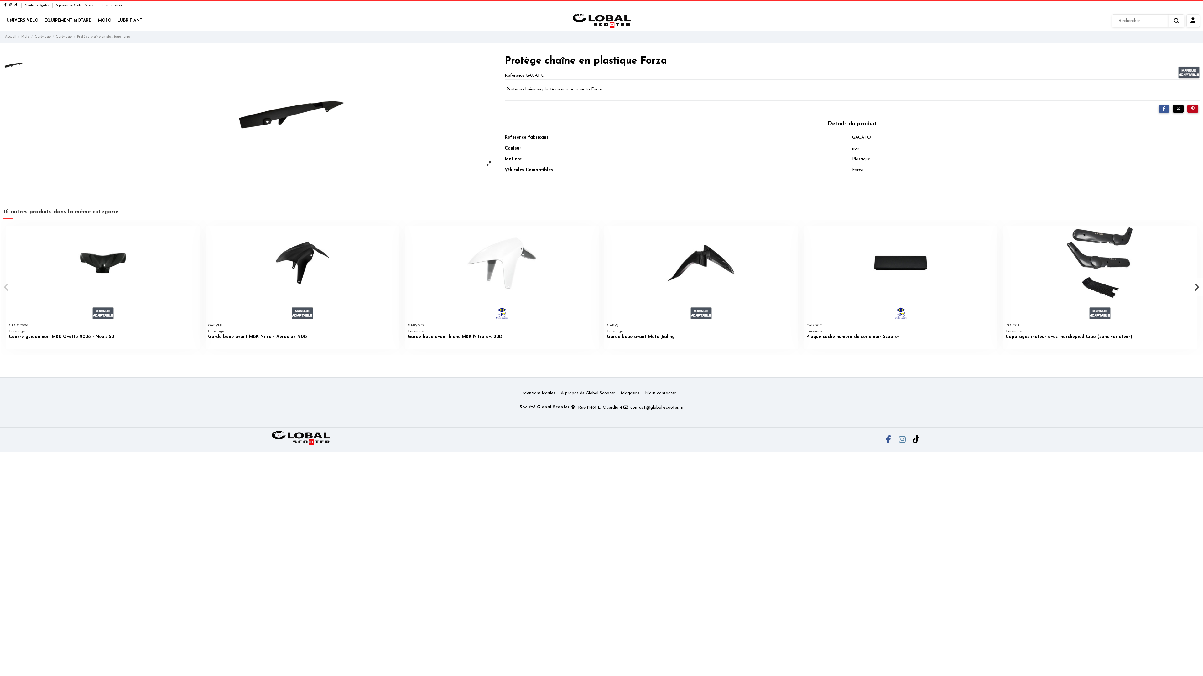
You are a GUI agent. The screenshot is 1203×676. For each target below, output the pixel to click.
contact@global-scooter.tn (656, 407)
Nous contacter (111, 5)
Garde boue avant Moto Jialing (641, 337)
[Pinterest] (1192, 109)
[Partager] (1164, 109)
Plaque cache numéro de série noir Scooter (852, 337)
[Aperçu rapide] (195, 235)
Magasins (630, 393)
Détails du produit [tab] (852, 124)
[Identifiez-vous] (1193, 21)
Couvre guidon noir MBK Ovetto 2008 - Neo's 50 (61, 337)
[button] (7, 287)
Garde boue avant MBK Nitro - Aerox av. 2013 (257, 337)
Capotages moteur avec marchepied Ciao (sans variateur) (1069, 337)
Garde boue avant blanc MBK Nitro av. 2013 (455, 337)
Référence (514, 75)
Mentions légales (37, 5)
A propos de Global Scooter (76, 5)
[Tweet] (1178, 109)
